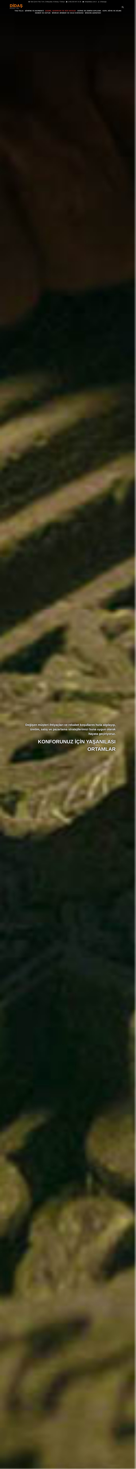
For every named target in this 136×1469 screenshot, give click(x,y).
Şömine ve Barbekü (34, 11)
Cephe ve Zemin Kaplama (89, 11)
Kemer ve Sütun (43, 13)
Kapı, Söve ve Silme (112, 11)
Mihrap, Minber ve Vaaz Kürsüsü (68, 13)
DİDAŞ (16, 6)
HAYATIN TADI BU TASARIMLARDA (74, 743)
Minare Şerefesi (93, 13)
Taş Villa (19, 11)
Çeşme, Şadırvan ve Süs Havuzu (60, 11)
